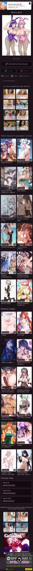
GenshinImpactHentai (9, 80)
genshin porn (15, 86)
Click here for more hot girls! (18, 64)
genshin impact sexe (18, 509)
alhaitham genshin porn (7, 507)
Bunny (9, 86)
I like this (10, 70)
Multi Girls (27, 86)
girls (21, 86)
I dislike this (26, 70)
